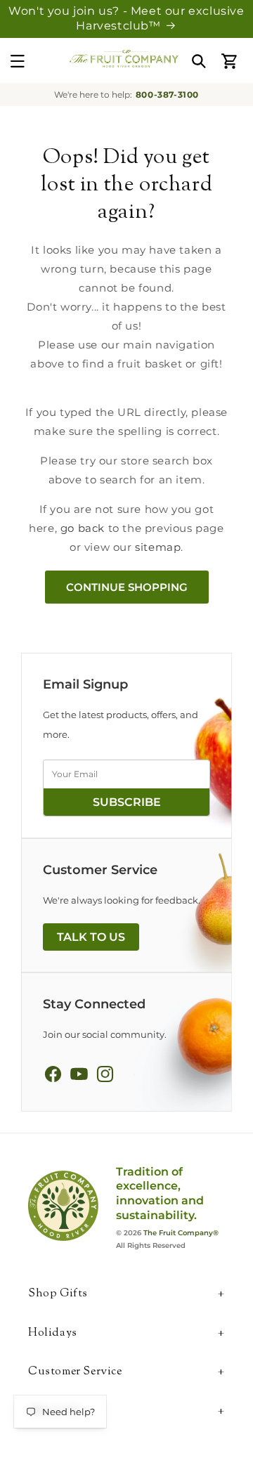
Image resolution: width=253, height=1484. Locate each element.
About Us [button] (55, 1412)
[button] (17, 61)
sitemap (158, 547)
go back (82, 528)
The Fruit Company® (181, 1232)
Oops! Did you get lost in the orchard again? (126, 185)
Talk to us (91, 937)
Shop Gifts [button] (58, 1294)
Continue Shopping (127, 587)
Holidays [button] (52, 1334)
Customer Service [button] (75, 1372)
